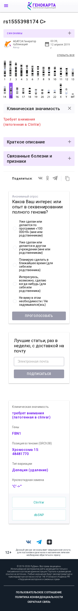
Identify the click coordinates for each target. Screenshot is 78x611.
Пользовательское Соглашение (39, 592)
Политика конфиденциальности (39, 597)
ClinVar (39, 502)
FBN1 (16, 433)
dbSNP (39, 515)
